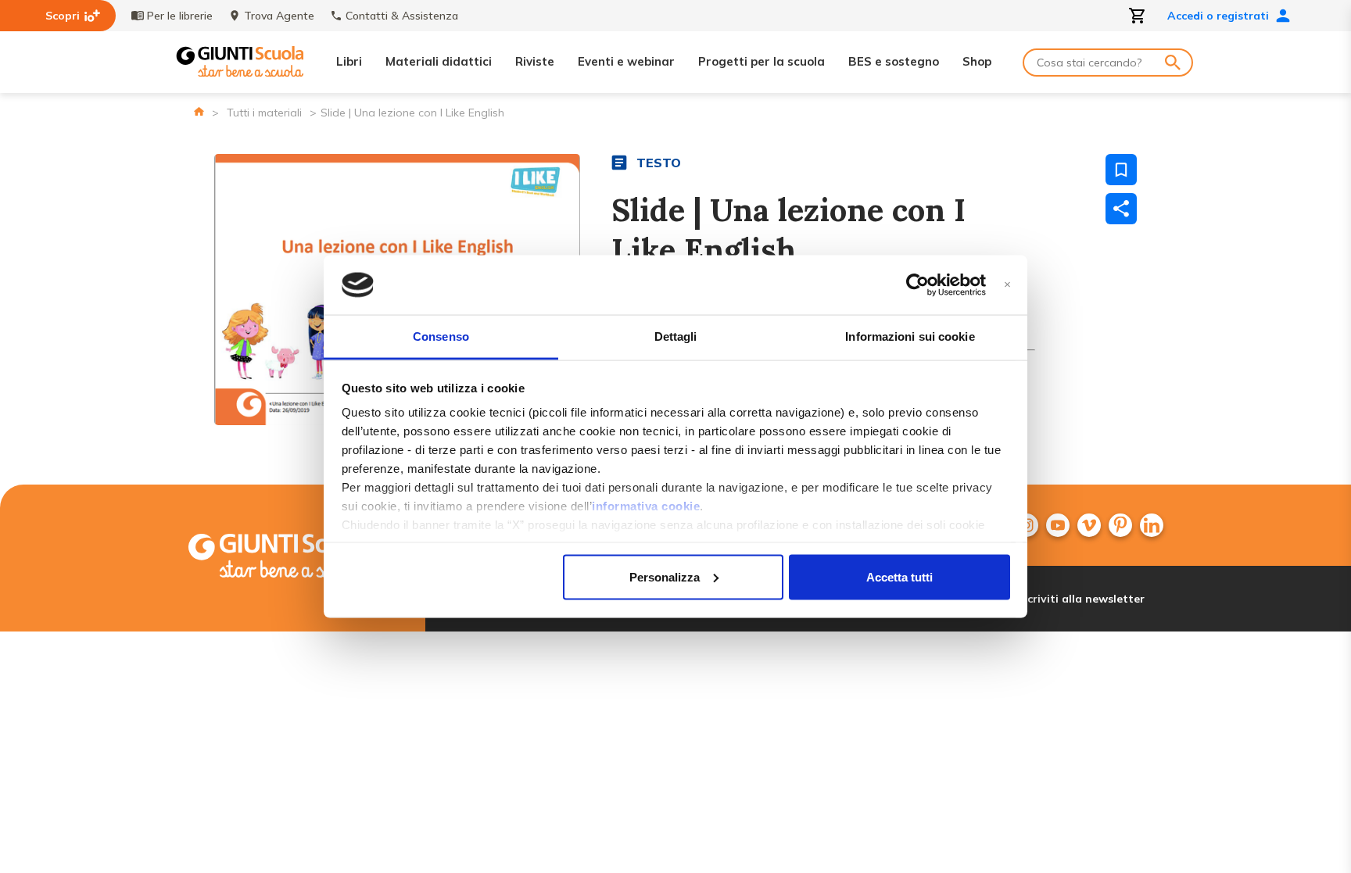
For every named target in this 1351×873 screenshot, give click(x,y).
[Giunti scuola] (296, 557)
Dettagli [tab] (675, 336)
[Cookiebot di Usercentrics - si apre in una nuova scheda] (917, 285)
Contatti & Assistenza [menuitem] (402, 15)
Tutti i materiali (264, 113)
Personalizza (664, 576)
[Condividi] (1121, 208)
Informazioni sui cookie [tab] (909, 336)
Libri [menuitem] (349, 61)
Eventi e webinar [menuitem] (626, 61)
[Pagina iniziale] (199, 111)
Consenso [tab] (441, 336)
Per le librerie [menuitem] (180, 15)
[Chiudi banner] (1007, 285)
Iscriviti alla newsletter (1082, 599)
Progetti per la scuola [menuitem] (761, 61)
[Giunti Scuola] (240, 62)
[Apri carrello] (1137, 15)
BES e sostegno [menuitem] (893, 61)
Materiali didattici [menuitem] (438, 61)
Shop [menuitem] (976, 61)
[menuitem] (1058, 525)
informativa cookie (646, 506)
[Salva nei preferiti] (1121, 169)
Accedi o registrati (1218, 16)
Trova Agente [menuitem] (279, 15)
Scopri (62, 16)
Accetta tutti (899, 576)
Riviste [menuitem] (534, 61)
